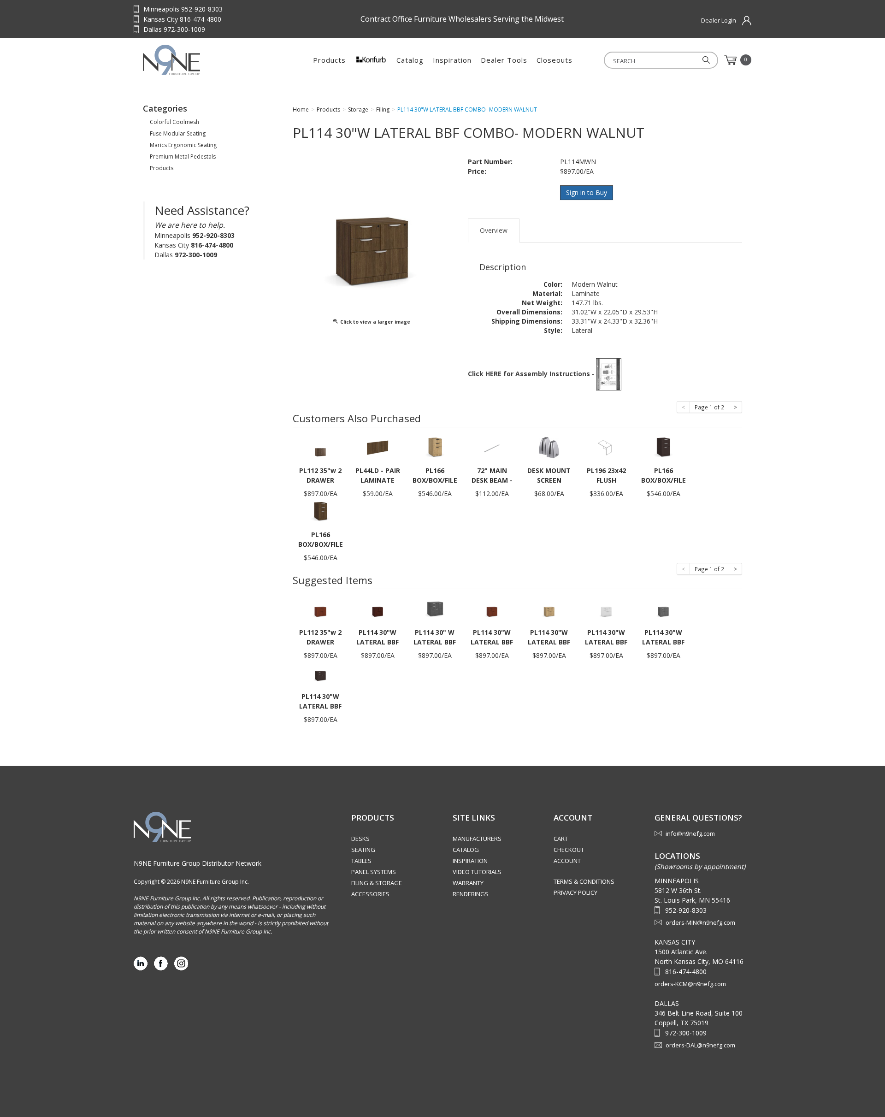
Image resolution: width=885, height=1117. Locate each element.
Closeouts (554, 60)
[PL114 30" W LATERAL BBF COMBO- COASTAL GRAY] (434, 608)
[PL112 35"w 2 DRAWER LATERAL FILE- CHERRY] (320, 608)
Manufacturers (477, 838)
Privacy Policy (575, 892)
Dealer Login (718, 20)
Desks (360, 838)
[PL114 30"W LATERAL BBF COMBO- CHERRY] (491, 608)
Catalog (410, 60)
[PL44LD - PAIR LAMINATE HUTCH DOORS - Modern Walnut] (377, 447)
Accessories (370, 894)
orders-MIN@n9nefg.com (700, 922)
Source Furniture (200, 60)
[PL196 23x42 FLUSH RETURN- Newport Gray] (606, 447)
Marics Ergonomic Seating (183, 145)
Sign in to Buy (586, 192)
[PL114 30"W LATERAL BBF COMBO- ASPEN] (549, 608)
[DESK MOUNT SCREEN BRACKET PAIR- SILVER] (549, 447)
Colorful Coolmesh (174, 122)
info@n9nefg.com (690, 833)
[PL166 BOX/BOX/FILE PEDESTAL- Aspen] (434, 447)
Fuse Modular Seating (178, 133)
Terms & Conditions (584, 881)
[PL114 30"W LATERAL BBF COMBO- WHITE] (606, 608)
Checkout (569, 849)
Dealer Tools (504, 60)
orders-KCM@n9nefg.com (690, 984)
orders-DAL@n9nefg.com (700, 1045)
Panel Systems (373, 872)
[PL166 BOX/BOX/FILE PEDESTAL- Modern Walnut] (320, 511)
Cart (561, 838)
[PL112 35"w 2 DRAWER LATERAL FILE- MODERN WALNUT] (320, 447)
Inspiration (452, 60)
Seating (363, 849)
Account (567, 861)
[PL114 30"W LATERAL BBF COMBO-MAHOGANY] (377, 608)
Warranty (468, 883)
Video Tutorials (477, 872)
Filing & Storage (376, 883)
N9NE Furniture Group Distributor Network (197, 863)
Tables (361, 861)
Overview (493, 230)
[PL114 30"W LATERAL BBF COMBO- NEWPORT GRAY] (663, 608)
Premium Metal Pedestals (183, 156)
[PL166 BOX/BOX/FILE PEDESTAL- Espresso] (663, 447)
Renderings (471, 894)
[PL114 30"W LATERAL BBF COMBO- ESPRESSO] (320, 672)
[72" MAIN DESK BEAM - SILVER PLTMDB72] (491, 447)
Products (329, 60)
